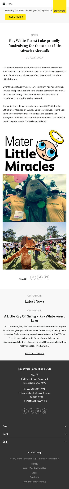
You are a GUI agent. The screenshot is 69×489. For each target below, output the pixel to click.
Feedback (34, 477)
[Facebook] (33, 277)
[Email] (46, 277)
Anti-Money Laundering (35, 481)
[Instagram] (31, 411)
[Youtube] (44, 411)
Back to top (36, 452)
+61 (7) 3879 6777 (36, 389)
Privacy (34, 463)
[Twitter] (40, 277)
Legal (34, 472)
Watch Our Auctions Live (34, 468)
